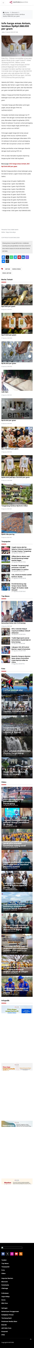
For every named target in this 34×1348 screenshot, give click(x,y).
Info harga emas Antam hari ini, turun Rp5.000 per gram (15, 305)
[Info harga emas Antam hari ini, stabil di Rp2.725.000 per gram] (17, 437)
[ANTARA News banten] (18, 2)
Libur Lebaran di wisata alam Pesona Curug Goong (17, 752)
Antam (7, 269)
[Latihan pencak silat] (17, 684)
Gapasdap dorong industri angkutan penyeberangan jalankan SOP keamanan (15, 948)
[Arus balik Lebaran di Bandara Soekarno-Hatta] (17, 705)
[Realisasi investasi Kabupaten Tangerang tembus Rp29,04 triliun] (17, 494)
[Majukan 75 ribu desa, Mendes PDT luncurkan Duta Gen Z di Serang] (17, 611)
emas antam (6, 273)
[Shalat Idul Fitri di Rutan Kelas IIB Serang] (17, 768)
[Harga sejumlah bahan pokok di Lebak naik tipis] (17, 380)
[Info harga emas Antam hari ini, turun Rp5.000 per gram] (17, 295)
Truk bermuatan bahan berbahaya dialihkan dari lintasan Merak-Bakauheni (15, 906)
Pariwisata (5, 1285)
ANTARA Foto (6, 1328)
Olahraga (4, 1288)
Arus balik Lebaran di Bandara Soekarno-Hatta (15, 710)
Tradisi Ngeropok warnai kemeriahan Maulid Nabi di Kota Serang (21, 640)
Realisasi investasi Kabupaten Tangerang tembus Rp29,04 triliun (14, 505)
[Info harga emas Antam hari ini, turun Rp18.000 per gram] (17, 352)
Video (3, 782)
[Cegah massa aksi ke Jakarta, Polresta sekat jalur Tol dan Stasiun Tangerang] (5, 550)
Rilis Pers (4, 1303)
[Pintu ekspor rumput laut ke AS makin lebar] (17, 1034)
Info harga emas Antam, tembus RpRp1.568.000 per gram (14, 15)
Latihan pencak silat (13, 690)
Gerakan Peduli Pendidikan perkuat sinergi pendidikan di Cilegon (16, 822)
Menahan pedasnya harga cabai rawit (15, 1231)
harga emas (16, 269)
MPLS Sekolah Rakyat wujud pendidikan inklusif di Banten (21, 631)
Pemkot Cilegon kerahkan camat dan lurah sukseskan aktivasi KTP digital (16, 927)
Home (6, 12)
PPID (3, 1335)
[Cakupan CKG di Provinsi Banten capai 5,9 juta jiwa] (5, 650)
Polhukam (5, 1293)
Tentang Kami (6, 1318)
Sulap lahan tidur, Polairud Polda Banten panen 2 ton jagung (15, 990)
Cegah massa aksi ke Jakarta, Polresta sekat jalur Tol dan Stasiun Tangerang (22, 549)
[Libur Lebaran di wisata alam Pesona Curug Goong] (17, 747)
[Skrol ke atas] (30, 1339)
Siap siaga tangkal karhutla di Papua (16, 1115)
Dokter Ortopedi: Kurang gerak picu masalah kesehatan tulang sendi (15, 843)
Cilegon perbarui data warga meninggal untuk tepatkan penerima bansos (16, 864)
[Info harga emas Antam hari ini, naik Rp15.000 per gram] (17, 409)
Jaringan (4, 1308)
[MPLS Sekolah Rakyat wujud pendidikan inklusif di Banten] (5, 631)
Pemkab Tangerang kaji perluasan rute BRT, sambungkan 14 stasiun (20, 567)
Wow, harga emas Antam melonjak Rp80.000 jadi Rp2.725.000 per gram (15, 476)
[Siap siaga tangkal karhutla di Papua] (17, 1092)
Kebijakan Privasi (7, 1315)
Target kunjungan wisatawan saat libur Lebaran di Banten (13, 730)
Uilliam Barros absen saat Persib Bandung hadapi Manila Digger (21, 558)
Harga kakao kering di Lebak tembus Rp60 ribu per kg (15, 533)
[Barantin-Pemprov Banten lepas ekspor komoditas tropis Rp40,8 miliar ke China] (5, 659)
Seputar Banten (7, 1278)
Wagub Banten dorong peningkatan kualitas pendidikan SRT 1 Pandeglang (14, 800)
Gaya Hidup (5, 1296)
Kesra (3, 1300)
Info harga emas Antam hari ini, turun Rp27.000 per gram (15, 334)
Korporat (4, 1331)
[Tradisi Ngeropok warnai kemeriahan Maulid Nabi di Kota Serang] (5, 641)
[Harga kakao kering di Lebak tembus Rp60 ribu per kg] (17, 522)
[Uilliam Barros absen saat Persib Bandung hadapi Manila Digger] (5, 559)
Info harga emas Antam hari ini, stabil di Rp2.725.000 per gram (16, 448)
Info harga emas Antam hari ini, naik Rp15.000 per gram (15, 419)
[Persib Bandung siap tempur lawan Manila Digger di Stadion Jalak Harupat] (5, 586)
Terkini (3, 1260)
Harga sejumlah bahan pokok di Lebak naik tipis (16, 391)
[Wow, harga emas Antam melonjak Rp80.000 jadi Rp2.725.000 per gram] (17, 465)
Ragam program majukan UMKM (15, 1173)
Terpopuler (5, 541)
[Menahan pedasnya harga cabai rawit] (17, 1207)
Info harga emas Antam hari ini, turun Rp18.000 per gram (15, 362)
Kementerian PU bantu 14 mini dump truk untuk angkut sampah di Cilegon (15, 969)
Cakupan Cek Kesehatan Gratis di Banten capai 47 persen (15, 885)
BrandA (4, 1325)
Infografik (5, 1000)
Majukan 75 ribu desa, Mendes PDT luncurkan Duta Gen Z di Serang (14, 622)
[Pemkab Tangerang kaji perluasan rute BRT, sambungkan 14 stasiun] (5, 568)
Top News (5, 596)
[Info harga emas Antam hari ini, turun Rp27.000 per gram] (17, 323)
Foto (3, 669)
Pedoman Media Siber (9, 1321)
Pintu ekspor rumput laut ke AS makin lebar (16, 1057)
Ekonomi (15, 12)
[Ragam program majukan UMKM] (17, 1149)
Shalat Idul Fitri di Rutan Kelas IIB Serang (14, 773)
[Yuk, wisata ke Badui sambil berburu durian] (5, 577)
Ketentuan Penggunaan (10, 1311)
